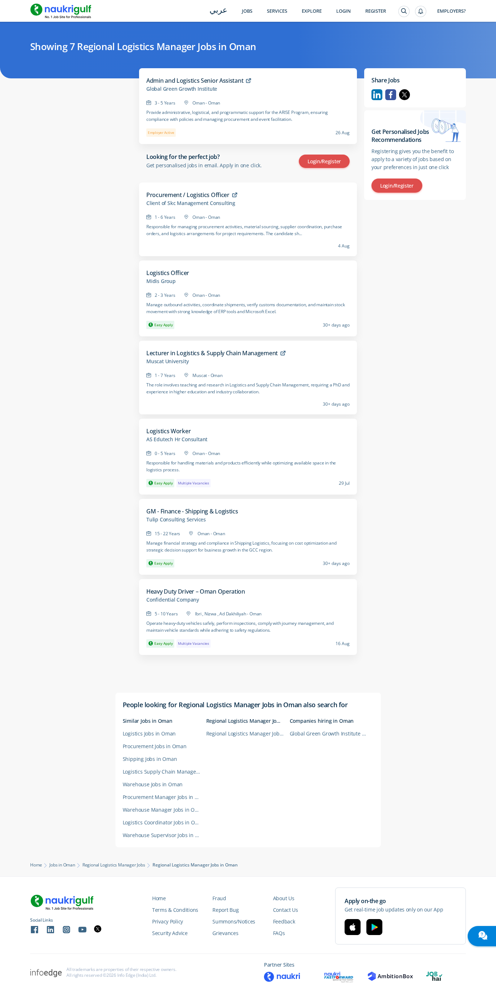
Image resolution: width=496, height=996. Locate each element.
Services (277, 11)
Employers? (451, 11)
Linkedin (376, 94)
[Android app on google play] (374, 927)
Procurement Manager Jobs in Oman (164, 797)
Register (375, 11)
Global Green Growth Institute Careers (331, 733)
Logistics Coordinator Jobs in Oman (164, 822)
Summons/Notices (233, 921)
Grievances (225, 933)
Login (343, 11)
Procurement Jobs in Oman (155, 746)
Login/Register (324, 161)
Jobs (247, 11)
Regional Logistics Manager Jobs (113, 865)
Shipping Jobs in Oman (150, 758)
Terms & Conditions (175, 909)
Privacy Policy (167, 921)
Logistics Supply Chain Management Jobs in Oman (164, 771)
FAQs (279, 933)
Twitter (404, 94)
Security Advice (170, 933)
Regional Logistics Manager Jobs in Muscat (248, 733)
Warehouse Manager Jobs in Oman (164, 809)
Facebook (390, 94)
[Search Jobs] (404, 11)
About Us (283, 898)
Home (36, 865)
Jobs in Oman (62, 865)
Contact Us (285, 909)
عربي (218, 11)
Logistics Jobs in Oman (149, 733)
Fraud (219, 898)
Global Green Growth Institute (181, 89)
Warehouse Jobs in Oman (153, 784)
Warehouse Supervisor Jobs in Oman (164, 835)
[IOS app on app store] (353, 927)
